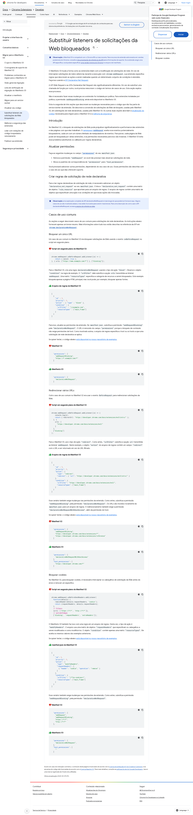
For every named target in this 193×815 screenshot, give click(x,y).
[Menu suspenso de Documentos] (47, 2)
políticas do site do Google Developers (129, 769)
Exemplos (78, 14)
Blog (70, 3)
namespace (93, 130)
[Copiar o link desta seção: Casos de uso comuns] (78, 215)
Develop (39, 9)
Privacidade (52, 810)
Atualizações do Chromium (96, 790)
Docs (5, 9)
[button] (13, 39)
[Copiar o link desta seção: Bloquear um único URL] (74, 234)
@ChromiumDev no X (147, 790)
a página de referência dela (85, 206)
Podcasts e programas (94, 801)
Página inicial (53, 34)
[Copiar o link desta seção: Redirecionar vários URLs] (76, 390)
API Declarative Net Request (76, 80)
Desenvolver (31, 14)
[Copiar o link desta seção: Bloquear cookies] (68, 575)
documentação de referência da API (90, 60)
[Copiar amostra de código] (142, 254)
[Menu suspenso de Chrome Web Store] (103, 14)
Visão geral (7, 14)
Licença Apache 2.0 (87, 769)
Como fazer (44, 14)
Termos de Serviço (39, 810)
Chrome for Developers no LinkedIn (152, 797)
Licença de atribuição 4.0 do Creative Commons (125, 767)
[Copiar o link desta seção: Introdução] (64, 121)
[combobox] (144, 3)
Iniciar (181, 34)
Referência (63, 14)
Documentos (39, 3)
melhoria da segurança (102, 114)
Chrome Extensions (22, 9)
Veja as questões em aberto (42, 794)
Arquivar (89, 797)
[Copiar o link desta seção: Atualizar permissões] (76, 146)
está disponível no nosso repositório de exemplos (96, 339)
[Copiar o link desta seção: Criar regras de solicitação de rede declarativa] (108, 176)
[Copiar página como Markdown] (94, 47)
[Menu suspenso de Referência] (70, 14)
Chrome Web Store (93, 14)
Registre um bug (38, 790)
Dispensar (162, 34)
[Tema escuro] (139, 254)
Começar (18, 14)
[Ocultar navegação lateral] (27, 811)
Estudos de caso (58, 3)
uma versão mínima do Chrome (92, 63)
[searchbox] (15, 21)
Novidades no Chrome (84, 3)
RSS (141, 801)
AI (54, 14)
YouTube (143, 794)
